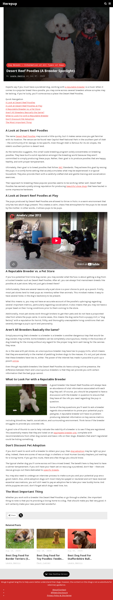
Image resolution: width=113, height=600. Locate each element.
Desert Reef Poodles (26, 136)
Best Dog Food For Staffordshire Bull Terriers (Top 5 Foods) (81, 557)
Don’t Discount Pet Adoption (20, 119)
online (15, 361)
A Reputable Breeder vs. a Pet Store (23, 109)
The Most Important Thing (19, 122)
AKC (61, 167)
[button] (110, 3)
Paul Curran (43, 563)
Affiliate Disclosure (59, 592)
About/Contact (59, 590)
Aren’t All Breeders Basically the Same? (25, 112)
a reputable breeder (75, 87)
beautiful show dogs (76, 186)
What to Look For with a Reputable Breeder (27, 115)
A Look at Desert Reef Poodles (20, 102)
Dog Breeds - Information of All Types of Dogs (36, 65)
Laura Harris (17, 76)
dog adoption (77, 451)
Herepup (10, 3)
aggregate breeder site (65, 432)
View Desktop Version (58, 574)
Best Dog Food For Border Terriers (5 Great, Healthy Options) (17, 557)
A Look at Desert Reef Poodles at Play (24, 105)
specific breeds (51, 470)
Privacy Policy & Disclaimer (59, 595)
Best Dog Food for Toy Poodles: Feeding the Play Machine (50, 557)
